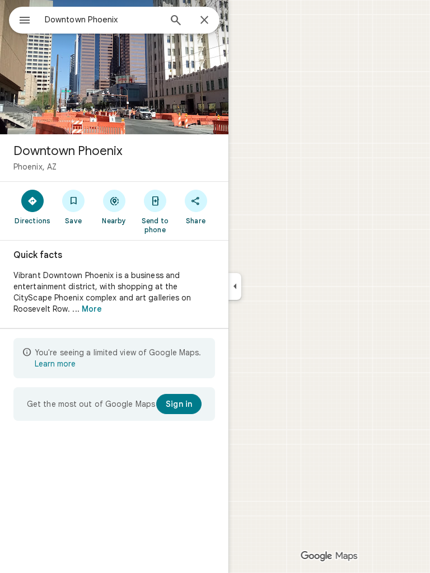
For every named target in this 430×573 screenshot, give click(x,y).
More (92, 309)
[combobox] (102, 19)
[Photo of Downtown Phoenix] (114, 67)
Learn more (55, 364)
